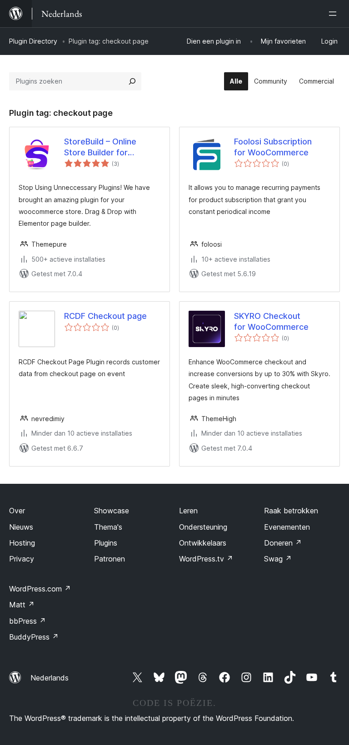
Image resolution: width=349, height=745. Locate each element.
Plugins (105, 542)
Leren (188, 510)
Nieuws (21, 526)
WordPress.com (40, 588)
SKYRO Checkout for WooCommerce (271, 321)
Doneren (283, 542)
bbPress (27, 621)
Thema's (108, 526)
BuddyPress (34, 636)
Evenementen (287, 526)
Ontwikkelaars (202, 542)
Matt (22, 604)
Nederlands (49, 677)
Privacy (21, 558)
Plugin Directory (33, 41)
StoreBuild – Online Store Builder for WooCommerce (100, 147)
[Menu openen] (334, 13)
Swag (278, 558)
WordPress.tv (206, 558)
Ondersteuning (203, 526)
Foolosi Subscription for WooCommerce (273, 147)
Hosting (22, 542)
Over (17, 510)
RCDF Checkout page (105, 316)
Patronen (109, 558)
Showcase (111, 510)
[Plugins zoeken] (132, 81)
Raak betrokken (291, 510)
